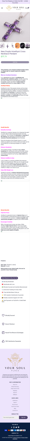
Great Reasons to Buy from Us (9, 278)
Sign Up (23, 417)
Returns (15, 392)
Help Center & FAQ (15, 388)
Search (15, 402)
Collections (15, 400)
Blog (15, 408)
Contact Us (15, 410)
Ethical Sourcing (15, 386)
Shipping (15, 390)
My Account (15, 404)
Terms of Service (17, 437)
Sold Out (15, 62)
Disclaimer (15, 438)
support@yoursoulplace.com (15, 435)
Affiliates (15, 394)
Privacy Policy (24, 437)
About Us (15, 384)
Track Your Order (15, 406)
